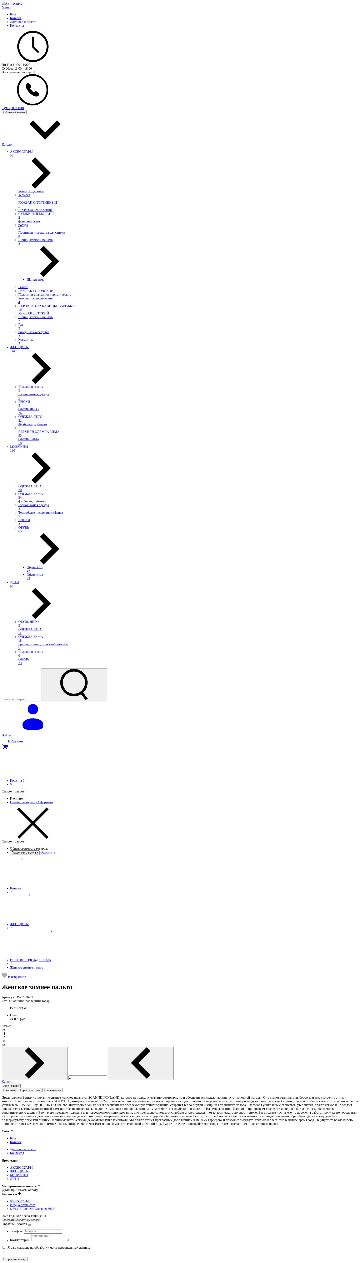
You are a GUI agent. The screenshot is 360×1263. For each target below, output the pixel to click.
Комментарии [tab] (52, 1090)
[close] (29, 1225)
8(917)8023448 (20, 1201)
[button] (14, 977)
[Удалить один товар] (141, 1063)
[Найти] (74, 684)
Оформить (45, 802)
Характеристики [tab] (30, 1090)
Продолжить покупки (25, 852)
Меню (6, 7)
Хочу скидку (11, 1085)
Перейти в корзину (24, 802)
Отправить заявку (14, 1259)
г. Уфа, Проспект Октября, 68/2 (32, 1208)
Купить (7, 1081)
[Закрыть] (3, 1252)
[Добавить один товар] (35, 1063)
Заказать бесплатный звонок (21, 1220)
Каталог (8, 144)
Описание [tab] (9, 1090)
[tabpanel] (180, 1111)
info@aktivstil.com (22, 1205)
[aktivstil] (12, 3)
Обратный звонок (14, 112)
